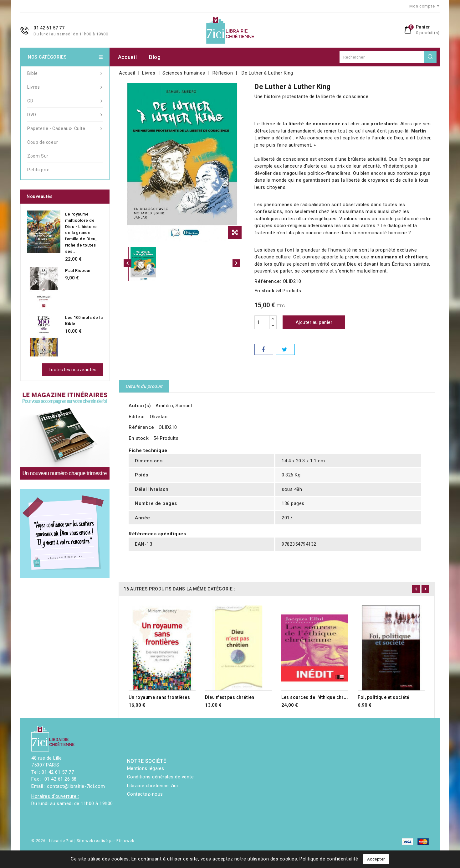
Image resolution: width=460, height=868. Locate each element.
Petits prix (38, 169)
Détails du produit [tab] (143, 386)
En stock (264, 291)
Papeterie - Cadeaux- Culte (56, 128)
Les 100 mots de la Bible (84, 320)
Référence (141, 427)
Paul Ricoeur (78, 270)
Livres (33, 87)
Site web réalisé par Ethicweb (105, 841)
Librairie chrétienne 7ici (152, 785)
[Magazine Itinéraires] (65, 435)
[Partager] (264, 349)
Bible (32, 73)
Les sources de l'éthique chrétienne (320, 697)
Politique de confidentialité (328, 859)
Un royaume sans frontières (159, 697)
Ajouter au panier (314, 322)
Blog (155, 57)
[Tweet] (285, 349)
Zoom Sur (38, 156)
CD (30, 100)
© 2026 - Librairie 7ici (52, 841)
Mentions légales (145, 768)
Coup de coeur (42, 142)
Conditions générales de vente (160, 777)
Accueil (127, 57)
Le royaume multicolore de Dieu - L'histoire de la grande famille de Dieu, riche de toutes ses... (81, 233)
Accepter (376, 859)
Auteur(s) (140, 405)
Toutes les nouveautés (73, 369)
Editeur (137, 416)
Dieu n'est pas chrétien (229, 697)
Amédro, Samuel (174, 405)
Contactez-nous (145, 794)
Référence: (267, 281)
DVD (31, 114)
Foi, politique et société (383, 697)
